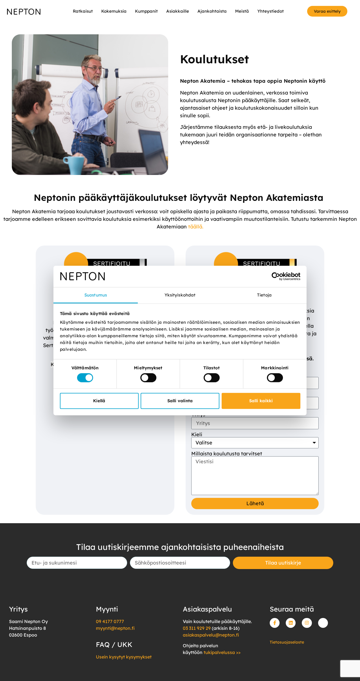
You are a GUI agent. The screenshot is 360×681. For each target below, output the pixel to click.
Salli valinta (180, 400)
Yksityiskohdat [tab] (180, 295)
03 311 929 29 (197, 628)
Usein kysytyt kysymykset (124, 657)
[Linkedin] (291, 623)
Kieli (196, 434)
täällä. (195, 226)
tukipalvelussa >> (222, 652)
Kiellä (99, 400)
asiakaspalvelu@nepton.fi (211, 635)
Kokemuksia (114, 11)
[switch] (148, 377)
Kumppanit (146, 11)
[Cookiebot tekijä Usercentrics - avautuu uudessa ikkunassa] (275, 276)
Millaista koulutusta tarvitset (226, 453)
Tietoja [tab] (264, 295)
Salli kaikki (261, 400)
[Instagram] (307, 623)
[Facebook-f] (275, 623)
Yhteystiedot (270, 11)
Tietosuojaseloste (287, 642)
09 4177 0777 (110, 621)
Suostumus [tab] (95, 295)
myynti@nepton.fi (115, 628)
